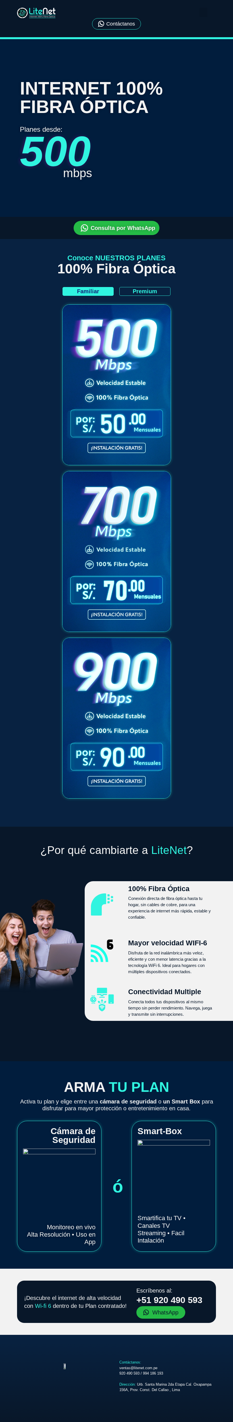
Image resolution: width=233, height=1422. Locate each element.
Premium (145, 291)
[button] (203, 12)
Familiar (88, 291)
